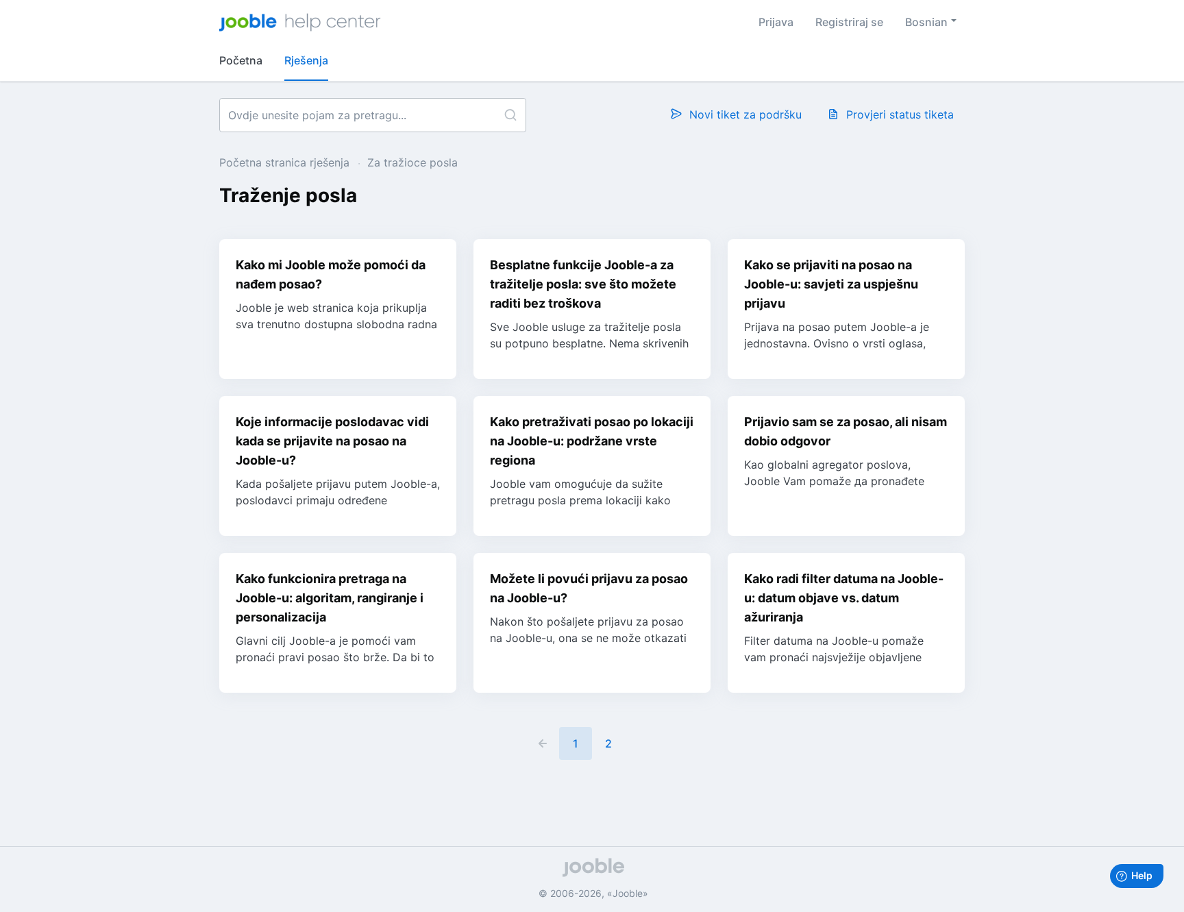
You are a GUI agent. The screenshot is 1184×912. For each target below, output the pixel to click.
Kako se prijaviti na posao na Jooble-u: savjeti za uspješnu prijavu (831, 284)
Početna (240, 60)
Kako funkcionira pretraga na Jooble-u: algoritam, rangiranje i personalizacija (329, 597)
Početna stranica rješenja (286, 162)
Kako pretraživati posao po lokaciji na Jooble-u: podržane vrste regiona (591, 441)
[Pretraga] (510, 115)
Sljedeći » (641, 743)
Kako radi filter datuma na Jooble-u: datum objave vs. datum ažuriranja (844, 597)
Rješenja (306, 60)
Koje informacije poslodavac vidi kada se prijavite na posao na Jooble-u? (332, 441)
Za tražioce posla (412, 162)
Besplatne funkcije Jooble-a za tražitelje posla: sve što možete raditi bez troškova (583, 284)
